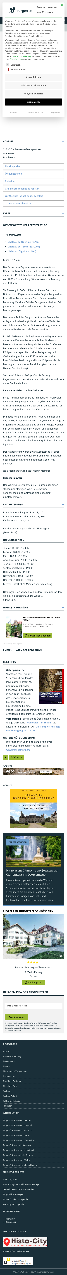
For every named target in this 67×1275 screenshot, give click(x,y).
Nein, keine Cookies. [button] (33, 93)
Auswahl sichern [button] (33, 77)
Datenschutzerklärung (21, 56)
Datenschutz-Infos (35, 112)
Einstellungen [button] (16, 59)
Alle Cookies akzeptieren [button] (33, 85)
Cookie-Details (13, 112)
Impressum (55, 112)
